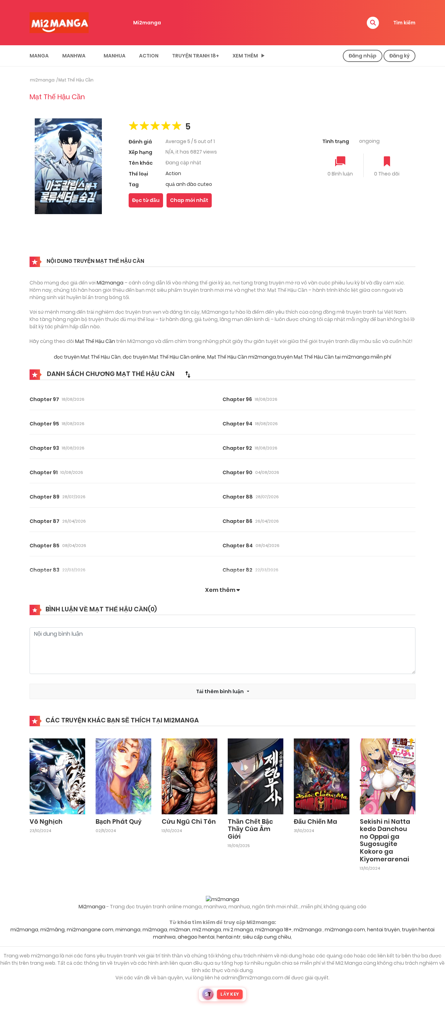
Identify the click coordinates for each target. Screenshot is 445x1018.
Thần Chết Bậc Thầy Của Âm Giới (250, 829)
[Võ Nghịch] (57, 775)
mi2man (179, 929)
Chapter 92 (237, 448)
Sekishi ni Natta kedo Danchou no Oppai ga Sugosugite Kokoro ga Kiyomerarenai (385, 840)
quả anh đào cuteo (188, 184)
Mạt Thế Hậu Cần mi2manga (241, 356)
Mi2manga (147, 22)
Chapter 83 (44, 569)
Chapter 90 (237, 472)
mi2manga (42, 80)
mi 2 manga (238, 929)
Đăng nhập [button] (363, 55)
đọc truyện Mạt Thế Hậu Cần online (164, 356)
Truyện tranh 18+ (195, 55)
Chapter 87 (44, 521)
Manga (39, 55)
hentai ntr (229, 936)
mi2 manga (206, 929)
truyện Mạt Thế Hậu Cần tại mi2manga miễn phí (334, 356)
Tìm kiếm (404, 22)
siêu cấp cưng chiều (267, 936)
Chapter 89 (44, 496)
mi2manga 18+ (273, 929)
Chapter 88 (237, 496)
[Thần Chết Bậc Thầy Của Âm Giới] (255, 775)
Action (149, 55)
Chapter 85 (44, 545)
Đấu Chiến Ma (315, 821)
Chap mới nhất (189, 200)
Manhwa (74, 55)
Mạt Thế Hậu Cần (76, 80)
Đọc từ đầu (146, 200)
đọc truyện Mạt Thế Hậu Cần (87, 356)
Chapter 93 (44, 448)
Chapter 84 (237, 545)
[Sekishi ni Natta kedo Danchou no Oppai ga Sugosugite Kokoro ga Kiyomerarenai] (387, 775)
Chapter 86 (237, 521)
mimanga (127, 929)
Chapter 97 (44, 399)
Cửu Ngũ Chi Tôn (189, 821)
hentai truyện (383, 929)
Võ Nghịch (46, 821)
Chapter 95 (44, 423)
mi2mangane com (90, 929)
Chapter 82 (237, 569)
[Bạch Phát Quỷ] (123, 775)
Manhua (115, 55)
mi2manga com (345, 929)
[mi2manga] (59, 22)
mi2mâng (52, 929)
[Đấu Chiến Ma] (321, 775)
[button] (373, 23)
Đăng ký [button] (399, 55)
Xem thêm (245, 55)
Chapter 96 (237, 399)
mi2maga (155, 929)
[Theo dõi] (387, 162)
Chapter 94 (237, 423)
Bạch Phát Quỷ (118, 821)
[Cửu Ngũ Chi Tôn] (189, 775)
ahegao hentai (196, 936)
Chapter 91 (44, 472)
